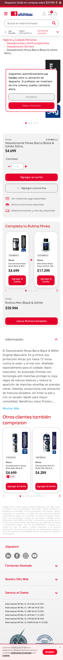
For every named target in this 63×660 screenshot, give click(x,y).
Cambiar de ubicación (42, 32)
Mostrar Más (11, 408)
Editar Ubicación (31, 105)
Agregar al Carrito (17, 280)
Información (14, 339)
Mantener (31, 96)
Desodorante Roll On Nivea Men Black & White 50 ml (44, 468)
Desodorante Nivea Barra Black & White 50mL (17, 266)
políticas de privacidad (21, 653)
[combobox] (31, 23)
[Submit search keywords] (54, 23)
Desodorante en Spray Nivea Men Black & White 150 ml (16, 468)
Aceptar (49, 652)
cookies (5, 655)
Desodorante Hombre (20, 46)
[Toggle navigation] (6, 13)
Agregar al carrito (31, 177)
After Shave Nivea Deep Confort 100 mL (45, 266)
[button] (44, 13)
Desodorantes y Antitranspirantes (28, 43)
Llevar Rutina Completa (31, 321)
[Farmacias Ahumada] (21, 13)
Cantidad (12, 159)
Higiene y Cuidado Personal (20, 40)
